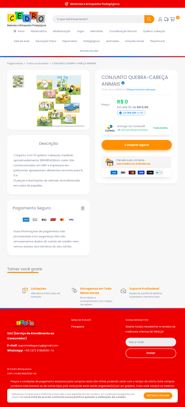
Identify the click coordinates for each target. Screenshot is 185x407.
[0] (174, 20)
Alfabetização (61, 31)
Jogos (80, 31)
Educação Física (46, 41)
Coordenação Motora (123, 31)
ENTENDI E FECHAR (158, 395)
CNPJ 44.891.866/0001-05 (21, 373)
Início (21, 31)
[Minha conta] (160, 19)
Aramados (112, 41)
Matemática (39, 31)
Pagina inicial (15, 63)
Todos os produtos (37, 63)
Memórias (97, 31)
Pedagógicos (91, 41)
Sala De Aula (21, 41)
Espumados (70, 41)
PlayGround (157, 41)
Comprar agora (136, 145)
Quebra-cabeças (154, 31)
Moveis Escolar (89, 51)
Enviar (151, 353)
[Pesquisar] (149, 19)
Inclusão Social (134, 41)
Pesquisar (77, 326)
